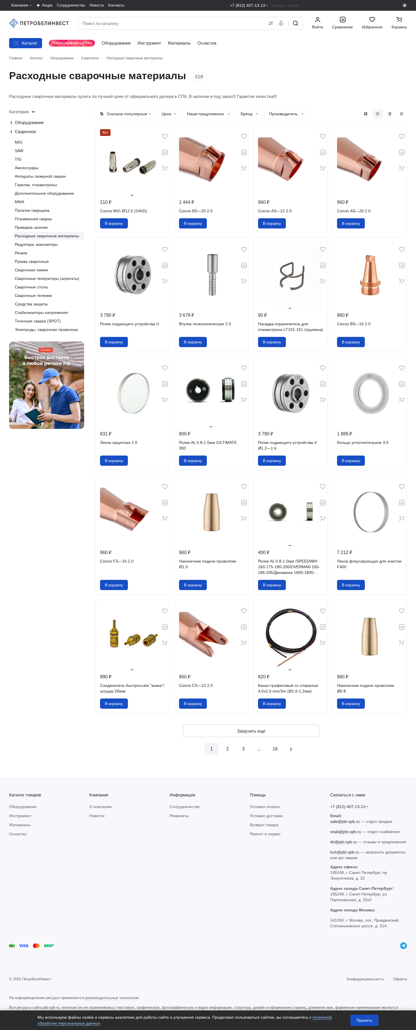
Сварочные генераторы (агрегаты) (47, 278)
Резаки (21, 253)
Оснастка (17, 834)
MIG (18, 142)
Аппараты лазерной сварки (40, 176)
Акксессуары (26, 167)
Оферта (400, 979)
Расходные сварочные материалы (47, 236)
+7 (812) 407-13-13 (247, 5)
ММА (19, 202)
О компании (100, 806)
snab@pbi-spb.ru (345, 831)
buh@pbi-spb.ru (344, 852)
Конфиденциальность (365, 979)
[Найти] (295, 23)
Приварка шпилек (31, 227)
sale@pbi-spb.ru (345, 821)
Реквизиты (179, 815)
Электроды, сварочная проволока (46, 329)
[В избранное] (165, 136)
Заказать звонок (285, 5)
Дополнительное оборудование (44, 193)
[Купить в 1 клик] (165, 168)
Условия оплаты (265, 806)
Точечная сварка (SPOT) (38, 321)
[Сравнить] (165, 152)
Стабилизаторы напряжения (41, 312)
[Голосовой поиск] (282, 23)
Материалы (20, 825)
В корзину (114, 223)
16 (275, 748)
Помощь (258, 794)
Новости (97, 815)
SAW (19, 150)
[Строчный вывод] (389, 114)
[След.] (291, 749)
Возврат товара (264, 825)
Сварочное (25, 131)
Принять (364, 1020)
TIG (18, 159)
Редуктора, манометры (36, 244)
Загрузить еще (251, 731)
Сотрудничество (185, 806)
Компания (98, 794)
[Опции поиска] (269, 23)
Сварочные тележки (33, 295)
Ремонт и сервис (265, 834)
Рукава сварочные (32, 261)
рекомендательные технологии (112, 998)
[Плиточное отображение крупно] (365, 114)
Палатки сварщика (32, 210)
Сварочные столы (31, 287)
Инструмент (20, 815)
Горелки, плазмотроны (36, 184)
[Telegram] (403, 945)
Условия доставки (266, 815)
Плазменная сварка (33, 219)
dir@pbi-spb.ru (343, 842)
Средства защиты (31, 304)
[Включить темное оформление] (404, 5)
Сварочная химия (31, 270)
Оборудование (29, 122)
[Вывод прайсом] (401, 114)
